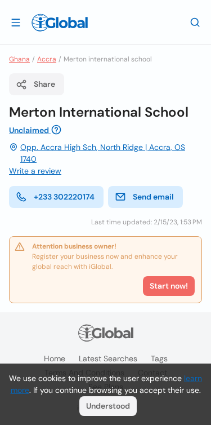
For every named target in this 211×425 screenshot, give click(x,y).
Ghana (19, 59)
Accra (46, 59)
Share (44, 84)
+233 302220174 (64, 197)
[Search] (195, 22)
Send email (153, 197)
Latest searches (108, 358)
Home (54, 358)
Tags (159, 358)
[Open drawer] (16, 22)
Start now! (169, 286)
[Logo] (60, 22)
